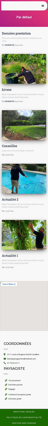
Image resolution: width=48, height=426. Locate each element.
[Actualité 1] (24, 235)
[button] (43, 6)
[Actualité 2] (24, 179)
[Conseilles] (24, 125)
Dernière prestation (16, 33)
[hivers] (24, 69)
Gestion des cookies (24, 423)
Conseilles (9, 146)
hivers (6, 90)
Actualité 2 (10, 199)
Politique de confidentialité (24, 417)
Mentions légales (24, 412)
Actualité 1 (10, 256)
